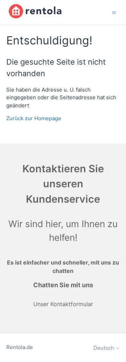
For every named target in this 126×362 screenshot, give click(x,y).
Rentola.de (19, 347)
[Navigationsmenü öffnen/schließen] (114, 12)
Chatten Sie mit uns (63, 285)
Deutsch (104, 348)
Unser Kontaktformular (63, 304)
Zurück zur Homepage (33, 118)
